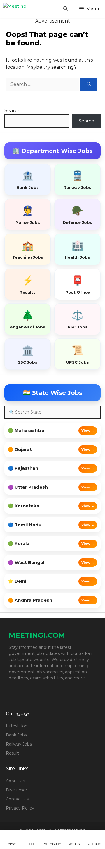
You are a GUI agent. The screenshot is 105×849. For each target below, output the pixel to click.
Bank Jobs (16, 735)
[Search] (88, 84)
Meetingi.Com (37, 635)
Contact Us (17, 799)
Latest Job (16, 726)
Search (12, 110)
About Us (15, 781)
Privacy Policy (20, 808)
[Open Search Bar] (65, 9)
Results (74, 843)
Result (12, 753)
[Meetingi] (23, 9)
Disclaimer (16, 790)
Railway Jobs (19, 744)
